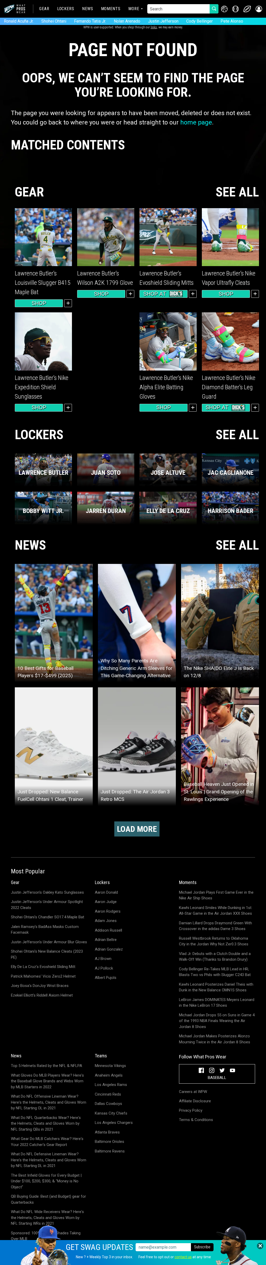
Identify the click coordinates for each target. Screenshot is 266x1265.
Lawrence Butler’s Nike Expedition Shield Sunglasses (41, 387)
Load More (137, 829)
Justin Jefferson (163, 21)
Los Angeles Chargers (114, 1122)
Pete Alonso (232, 21)
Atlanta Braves (107, 1132)
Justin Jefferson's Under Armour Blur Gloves (49, 942)
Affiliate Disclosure (195, 1101)
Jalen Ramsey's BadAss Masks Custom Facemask (45, 929)
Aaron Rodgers (108, 911)
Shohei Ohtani (53, 21)
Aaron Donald (106, 892)
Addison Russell (108, 930)
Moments (111, 8)
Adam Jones (106, 920)
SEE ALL (237, 192)
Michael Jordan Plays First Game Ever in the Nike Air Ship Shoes (216, 895)
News (87, 8)
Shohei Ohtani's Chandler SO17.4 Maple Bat (47, 917)
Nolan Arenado (127, 21)
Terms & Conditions (196, 1119)
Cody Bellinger (199, 21)
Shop (39, 303)
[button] (259, 9)
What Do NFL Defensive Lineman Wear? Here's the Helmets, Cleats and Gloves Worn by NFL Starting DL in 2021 (48, 1160)
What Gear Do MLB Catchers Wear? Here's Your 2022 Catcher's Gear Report (47, 1141)
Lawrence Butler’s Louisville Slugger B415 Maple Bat (42, 283)
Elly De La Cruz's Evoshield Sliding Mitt (43, 966)
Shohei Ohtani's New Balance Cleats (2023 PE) (47, 954)
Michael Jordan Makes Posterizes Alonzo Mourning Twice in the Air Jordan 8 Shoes (214, 1039)
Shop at (154, 294)
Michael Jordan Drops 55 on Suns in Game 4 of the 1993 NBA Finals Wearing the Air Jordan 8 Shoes (217, 1021)
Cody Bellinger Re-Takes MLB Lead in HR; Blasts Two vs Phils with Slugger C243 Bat (215, 972)
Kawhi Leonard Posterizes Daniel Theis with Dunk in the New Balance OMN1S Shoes (216, 987)
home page (196, 122)
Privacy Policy (190, 1110)
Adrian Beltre (106, 939)
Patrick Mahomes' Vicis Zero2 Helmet (43, 976)
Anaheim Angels (109, 1075)
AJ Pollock (104, 968)
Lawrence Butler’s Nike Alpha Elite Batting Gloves (166, 387)
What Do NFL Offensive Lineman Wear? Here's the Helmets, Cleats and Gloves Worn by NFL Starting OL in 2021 (48, 1102)
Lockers (65, 8)
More (133, 8)
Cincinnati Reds (108, 1094)
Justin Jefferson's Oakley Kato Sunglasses (47, 892)
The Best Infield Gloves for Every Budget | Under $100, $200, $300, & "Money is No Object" (46, 1181)
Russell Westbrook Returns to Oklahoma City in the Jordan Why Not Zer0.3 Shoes (213, 941)
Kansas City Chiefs (111, 1113)
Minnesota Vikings (110, 1065)
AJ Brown (103, 958)
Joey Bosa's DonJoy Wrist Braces (40, 985)
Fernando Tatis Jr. (90, 21)
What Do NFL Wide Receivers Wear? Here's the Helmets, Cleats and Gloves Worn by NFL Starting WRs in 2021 (47, 1217)
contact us (183, 1257)
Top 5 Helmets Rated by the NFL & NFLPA (46, 1065)
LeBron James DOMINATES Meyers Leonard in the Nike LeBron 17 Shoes (216, 1002)
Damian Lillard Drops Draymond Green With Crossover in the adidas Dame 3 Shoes (215, 926)
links (154, 27)
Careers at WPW (193, 1091)
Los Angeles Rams (111, 1084)
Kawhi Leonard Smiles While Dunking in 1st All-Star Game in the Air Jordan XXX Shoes (215, 910)
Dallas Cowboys (108, 1103)
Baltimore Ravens (110, 1151)
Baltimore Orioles (109, 1141)
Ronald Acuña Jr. (19, 21)
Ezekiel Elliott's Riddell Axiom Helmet (42, 995)
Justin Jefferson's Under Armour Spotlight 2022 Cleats (47, 904)
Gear (44, 8)
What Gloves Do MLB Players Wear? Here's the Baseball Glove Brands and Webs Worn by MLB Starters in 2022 (47, 1081)
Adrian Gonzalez (109, 949)
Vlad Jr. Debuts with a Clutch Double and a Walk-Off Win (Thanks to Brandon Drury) (215, 956)
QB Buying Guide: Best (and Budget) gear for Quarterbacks (48, 1199)
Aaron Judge (106, 901)
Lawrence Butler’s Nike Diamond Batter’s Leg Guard (228, 387)
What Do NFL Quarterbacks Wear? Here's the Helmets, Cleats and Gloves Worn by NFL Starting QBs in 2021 (46, 1123)
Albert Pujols (105, 977)
